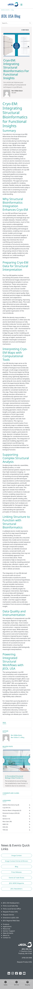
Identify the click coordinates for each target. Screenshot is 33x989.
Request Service (8, 915)
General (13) (6, 819)
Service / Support (9, 931)
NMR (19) (5, 824)
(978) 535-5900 (27, 958)
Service (16, 985)
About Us (6, 935)
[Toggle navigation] (22, 4)
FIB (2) (4, 816)
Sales (5, 985)
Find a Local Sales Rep (10, 906)
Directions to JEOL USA (11, 918)
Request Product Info (10, 912)
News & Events (8, 933)
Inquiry (27, 985)
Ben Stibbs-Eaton (17, 91)
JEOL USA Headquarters (11, 903)
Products (6, 924)
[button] (16, 855)
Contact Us (7, 938)
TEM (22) (5, 830)
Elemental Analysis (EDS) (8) (11, 813)
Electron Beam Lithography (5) (12, 810)
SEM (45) (5, 827)
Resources (6, 929)
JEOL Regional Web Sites (11, 921)
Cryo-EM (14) (6, 807)
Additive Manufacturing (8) (11, 805)
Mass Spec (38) (7, 821)
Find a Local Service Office (12, 909)
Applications (7, 926)
